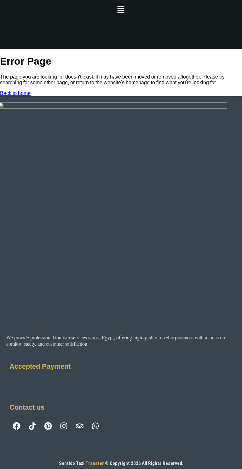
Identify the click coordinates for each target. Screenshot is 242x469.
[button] (121, 10)
